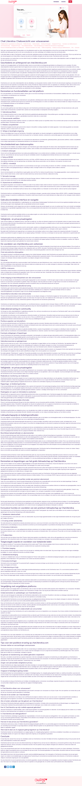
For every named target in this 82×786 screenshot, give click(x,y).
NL (70, 1)
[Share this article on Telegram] (8, 767)
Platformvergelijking (46, 47)
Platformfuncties (27, 44)
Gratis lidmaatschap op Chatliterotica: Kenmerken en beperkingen (49, 45)
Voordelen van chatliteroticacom (69, 44)
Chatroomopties (36, 44)
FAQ (72, 47)
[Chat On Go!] (12, 2)
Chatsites (63, 1)
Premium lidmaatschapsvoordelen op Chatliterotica (12, 47)
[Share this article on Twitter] (11, 767)
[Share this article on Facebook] (5, 767)
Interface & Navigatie (46, 44)
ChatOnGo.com (42, 783)
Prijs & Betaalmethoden (27, 45)
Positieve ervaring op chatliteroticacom (61, 47)
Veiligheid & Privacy (56, 44)
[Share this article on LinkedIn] (13, 767)
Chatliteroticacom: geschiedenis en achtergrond (11, 44)
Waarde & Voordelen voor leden (32, 47)
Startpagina (56, 1)
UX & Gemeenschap (5, 45)
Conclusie (77, 47)
